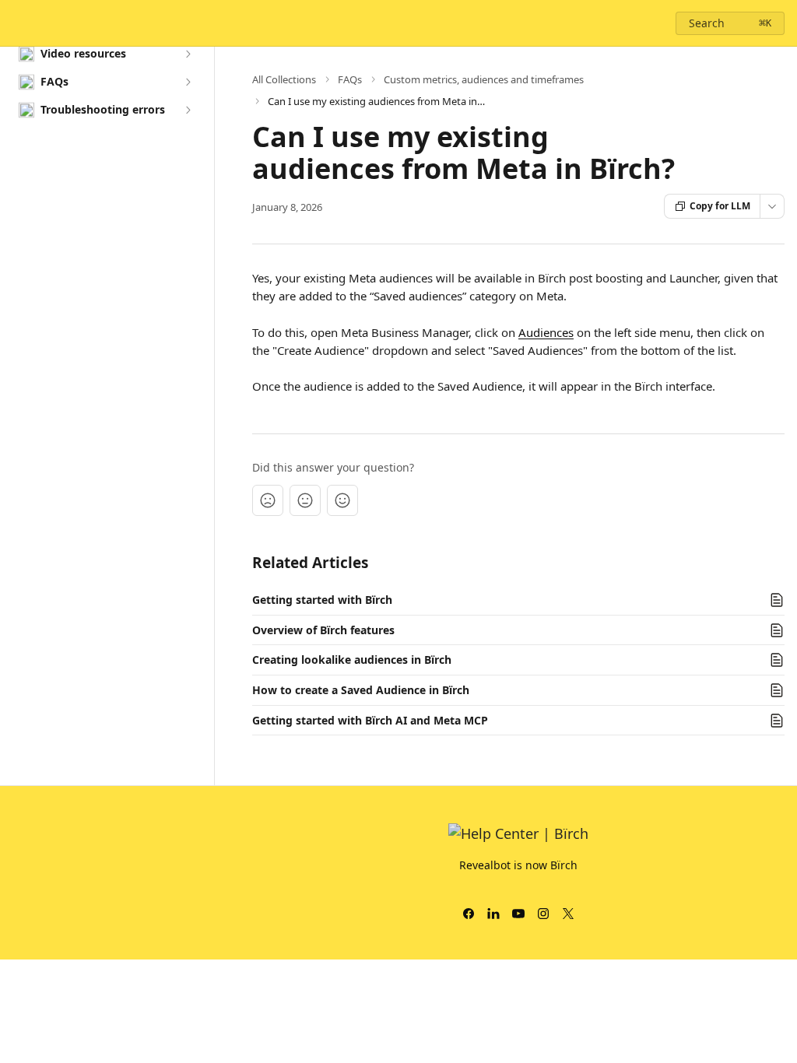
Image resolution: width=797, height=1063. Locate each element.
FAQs (350, 79)
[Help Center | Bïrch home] (15, 23)
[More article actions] (772, 206)
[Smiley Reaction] (342, 500)
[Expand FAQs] (187, 82)
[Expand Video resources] (187, 54)
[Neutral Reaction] (305, 500)
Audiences (546, 332)
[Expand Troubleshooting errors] (187, 110)
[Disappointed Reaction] (267, 500)
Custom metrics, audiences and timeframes (484, 79)
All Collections (284, 79)
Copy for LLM (720, 205)
